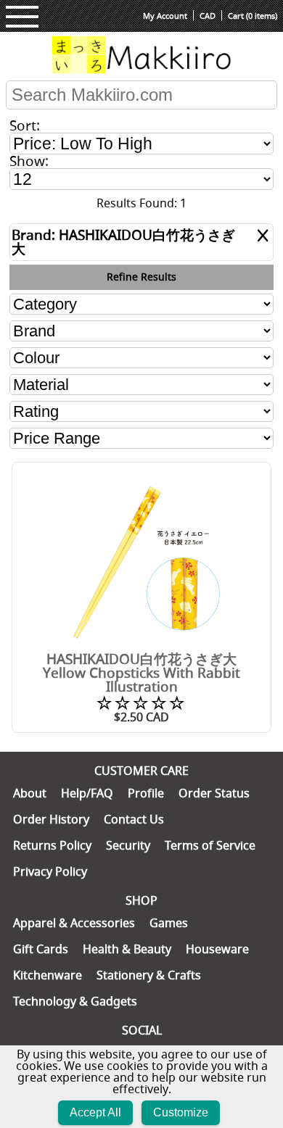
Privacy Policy (50, 871)
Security (128, 845)
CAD (208, 15)
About (29, 793)
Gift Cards (40, 949)
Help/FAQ (87, 793)
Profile (146, 793)
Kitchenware (47, 975)
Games (168, 923)
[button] (22, 17)
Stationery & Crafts (149, 975)
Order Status (214, 793)
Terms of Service (210, 845)
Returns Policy (52, 845)
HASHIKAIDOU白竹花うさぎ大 (141, 659)
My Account (165, 15)
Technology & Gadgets (75, 1001)
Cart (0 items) (252, 15)
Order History (51, 819)
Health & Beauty (127, 949)
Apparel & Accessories (74, 923)
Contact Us (134, 819)
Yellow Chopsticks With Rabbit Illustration (141, 679)
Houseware (217, 949)
